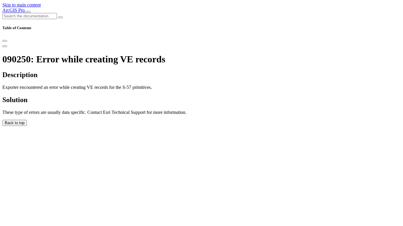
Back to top (14, 123)
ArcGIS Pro (14, 10)
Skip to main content (21, 4)
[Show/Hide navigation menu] (28, 12)
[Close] (4, 41)
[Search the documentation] (60, 17)
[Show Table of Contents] (4, 46)
